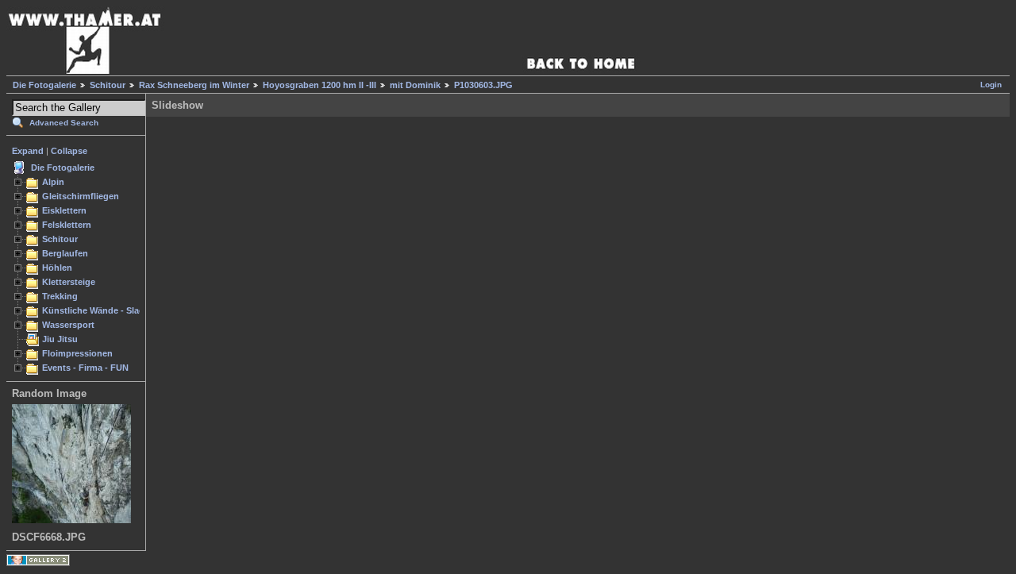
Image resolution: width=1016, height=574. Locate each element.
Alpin (53, 182)
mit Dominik (415, 85)
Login (991, 84)
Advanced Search (63, 122)
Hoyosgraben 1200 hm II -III (319, 85)
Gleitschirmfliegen (80, 196)
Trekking (60, 296)
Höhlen (57, 267)
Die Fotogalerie (44, 85)
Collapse (69, 151)
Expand (28, 151)
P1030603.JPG (483, 85)
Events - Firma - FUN (85, 367)
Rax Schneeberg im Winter (194, 85)
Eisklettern (64, 210)
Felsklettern (66, 224)
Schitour (107, 85)
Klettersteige (68, 282)
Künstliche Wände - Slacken (100, 310)
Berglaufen (65, 253)
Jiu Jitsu (60, 339)
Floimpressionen (77, 353)
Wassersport (68, 324)
